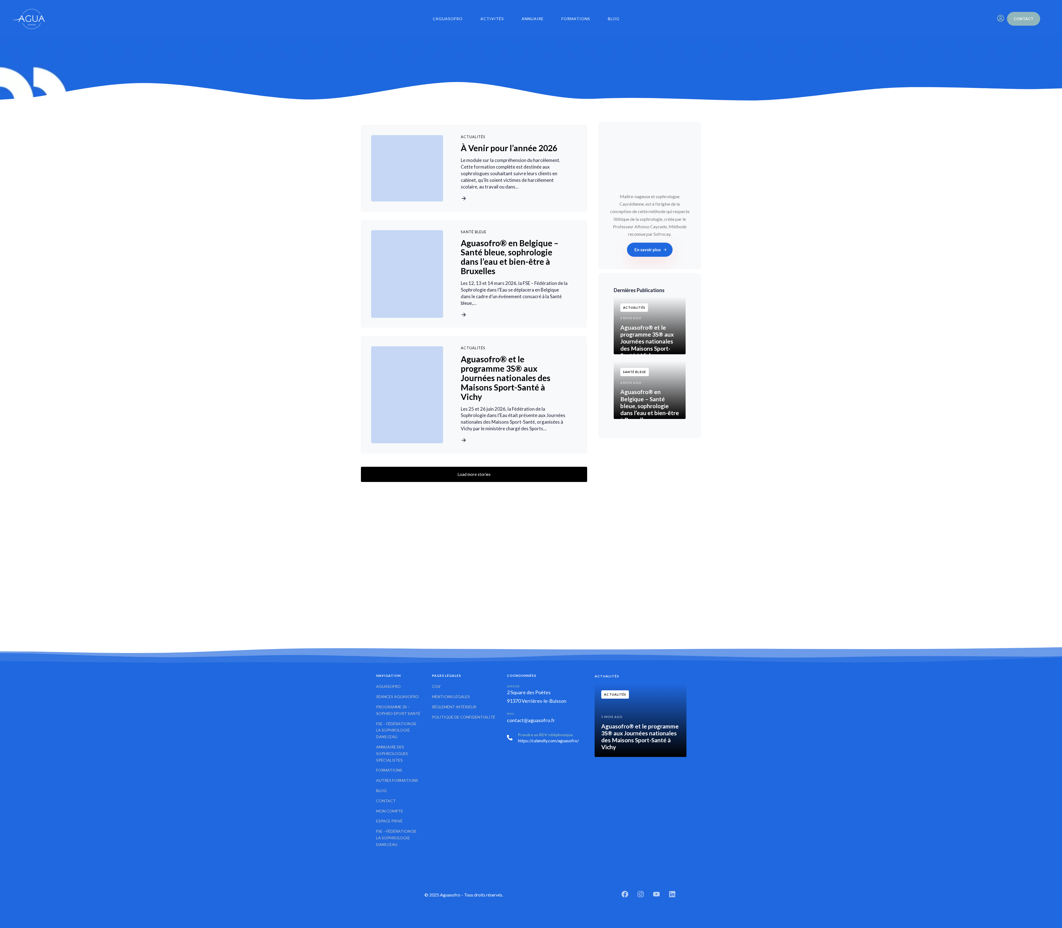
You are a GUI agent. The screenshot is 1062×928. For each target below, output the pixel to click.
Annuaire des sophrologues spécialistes (392, 753)
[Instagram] (640, 894)
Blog (614, 18)
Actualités (473, 137)
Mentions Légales (451, 696)
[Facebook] (624, 894)
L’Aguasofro (448, 18)
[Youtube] (656, 894)
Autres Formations (397, 780)
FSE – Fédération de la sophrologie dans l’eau (396, 730)
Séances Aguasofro (397, 696)
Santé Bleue (473, 232)
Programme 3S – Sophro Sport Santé (398, 710)
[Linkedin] (672, 894)
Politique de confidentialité (463, 716)
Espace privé (389, 821)
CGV (436, 686)
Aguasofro (388, 686)
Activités (492, 18)
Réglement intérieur (454, 706)
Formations (575, 18)
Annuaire (533, 18)
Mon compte (389, 810)
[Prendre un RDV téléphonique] (540, 738)
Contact (386, 800)
